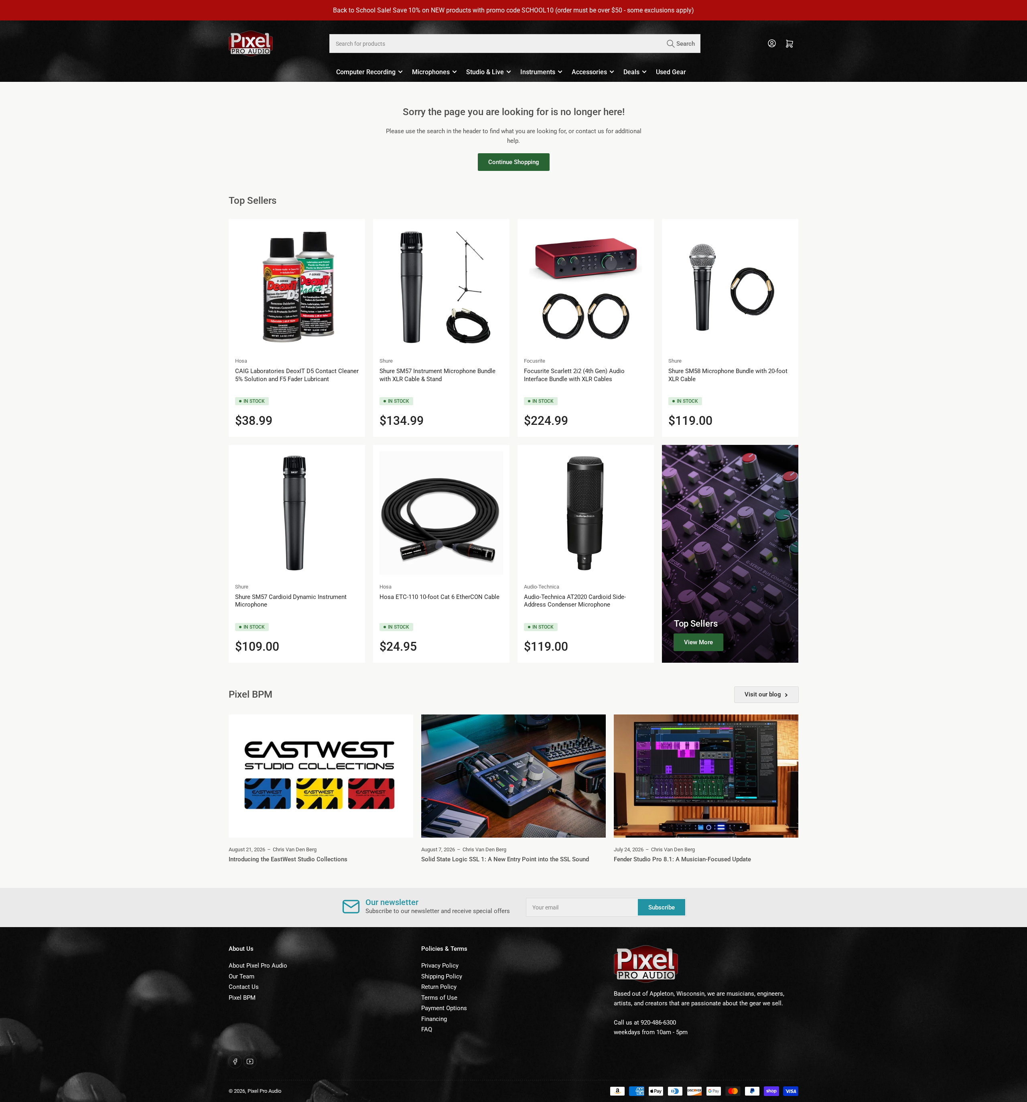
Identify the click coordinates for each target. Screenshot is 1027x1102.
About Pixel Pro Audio (258, 965)
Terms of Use (439, 997)
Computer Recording (366, 72)
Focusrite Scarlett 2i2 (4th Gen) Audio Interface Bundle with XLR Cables (574, 375)
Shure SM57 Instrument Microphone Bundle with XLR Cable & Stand (437, 375)
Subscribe (661, 907)
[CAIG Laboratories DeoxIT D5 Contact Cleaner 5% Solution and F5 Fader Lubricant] (297, 287)
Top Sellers (696, 624)
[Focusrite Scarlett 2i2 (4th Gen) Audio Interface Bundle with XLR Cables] (585, 287)
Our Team (241, 976)
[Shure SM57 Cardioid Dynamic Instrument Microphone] (297, 513)
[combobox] (514, 43)
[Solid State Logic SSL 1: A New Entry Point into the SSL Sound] (513, 776)
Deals (631, 72)
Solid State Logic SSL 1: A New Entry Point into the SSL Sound (505, 859)
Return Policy (439, 986)
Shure (386, 361)
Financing (434, 1019)
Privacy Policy (440, 965)
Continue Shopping (513, 162)
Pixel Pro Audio (264, 1091)
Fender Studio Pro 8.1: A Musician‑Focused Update (682, 859)
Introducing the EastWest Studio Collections (288, 859)
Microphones (431, 72)
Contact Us (244, 986)
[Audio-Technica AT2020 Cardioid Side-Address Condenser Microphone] (585, 513)
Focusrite (534, 361)
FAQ (426, 1029)
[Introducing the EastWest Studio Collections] (321, 776)
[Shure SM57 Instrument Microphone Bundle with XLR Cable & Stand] (441, 287)
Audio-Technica (541, 587)
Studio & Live (485, 72)
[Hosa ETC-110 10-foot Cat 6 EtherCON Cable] (441, 513)
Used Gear (671, 72)
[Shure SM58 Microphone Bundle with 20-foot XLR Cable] (730, 287)
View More (698, 642)
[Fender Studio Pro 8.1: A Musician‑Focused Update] (706, 776)
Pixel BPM (242, 997)
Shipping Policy (441, 976)
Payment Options (444, 1008)
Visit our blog (763, 694)
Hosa (241, 361)
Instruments (537, 72)
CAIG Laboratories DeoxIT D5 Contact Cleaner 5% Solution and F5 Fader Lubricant (297, 375)
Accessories (589, 72)
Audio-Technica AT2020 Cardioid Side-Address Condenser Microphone (575, 601)
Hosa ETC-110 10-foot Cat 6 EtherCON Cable (439, 597)
